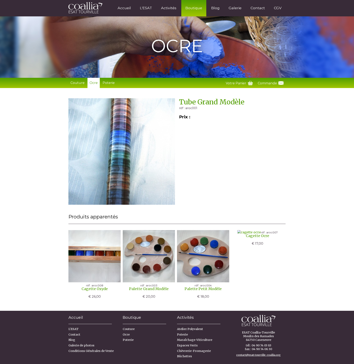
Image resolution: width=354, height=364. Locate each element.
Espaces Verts (187, 345)
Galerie (235, 8)
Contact (258, 8)
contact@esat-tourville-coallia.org (258, 354)
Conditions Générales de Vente (91, 351)
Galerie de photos (81, 345)
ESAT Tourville (84, 7)
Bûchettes (184, 356)
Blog (215, 8)
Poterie (109, 83)
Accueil (124, 8)
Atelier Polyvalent (190, 329)
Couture (77, 83)
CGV (277, 8)
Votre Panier (236, 83)
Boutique (193, 8)
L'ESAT (146, 8)
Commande (268, 83)
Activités (168, 8)
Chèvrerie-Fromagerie (194, 351)
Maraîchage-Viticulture (194, 340)
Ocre (94, 83)
